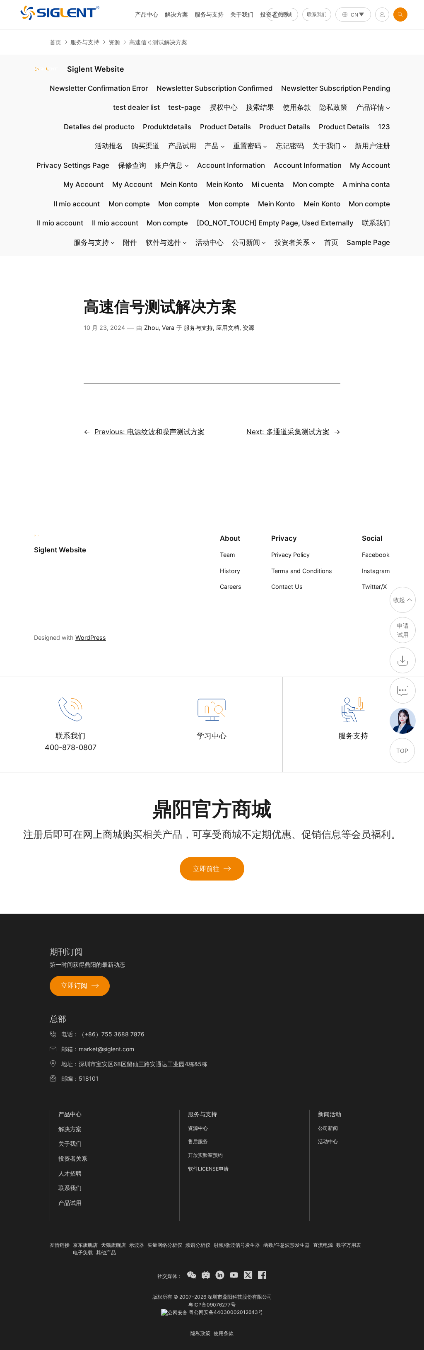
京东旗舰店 (85, 1245)
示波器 (136, 1245)
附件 (130, 242)
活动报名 (109, 146)
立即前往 (206, 868)
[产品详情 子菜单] (388, 107)
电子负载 (83, 1252)
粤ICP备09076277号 (212, 1305)
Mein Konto (179, 184)
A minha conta (366, 184)
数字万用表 (348, 1245)
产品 (212, 146)
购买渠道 (145, 146)
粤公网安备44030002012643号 (225, 1312)
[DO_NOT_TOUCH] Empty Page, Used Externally (275, 223)
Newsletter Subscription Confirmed (215, 88)
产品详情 (370, 107)
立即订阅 (74, 985)
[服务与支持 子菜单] (113, 242)
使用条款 (297, 107)
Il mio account (76, 204)
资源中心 (198, 1128)
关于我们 (241, 14)
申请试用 (403, 630)
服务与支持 (209, 14)
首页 (55, 42)
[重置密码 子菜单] (265, 146)
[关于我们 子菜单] (344, 146)
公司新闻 (246, 242)
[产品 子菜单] (223, 146)
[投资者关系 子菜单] (313, 242)
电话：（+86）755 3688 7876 (103, 1034)
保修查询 (132, 165)
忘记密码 (290, 146)
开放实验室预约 (205, 1155)
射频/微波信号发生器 (237, 1245)
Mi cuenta (267, 184)
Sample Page (368, 242)
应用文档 (227, 327)
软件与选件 (163, 242)
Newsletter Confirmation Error (99, 88)
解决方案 (176, 14)
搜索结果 (260, 107)
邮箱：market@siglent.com (97, 1048)
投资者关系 (292, 242)
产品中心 (70, 1114)
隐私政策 (333, 107)
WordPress (90, 637)
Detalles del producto (99, 127)
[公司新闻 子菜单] (264, 242)
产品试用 (182, 146)
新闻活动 (329, 1114)
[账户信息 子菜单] (187, 165)
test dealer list (136, 107)
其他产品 (106, 1252)
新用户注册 (372, 146)
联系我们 (317, 14)
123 (384, 127)
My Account (370, 165)
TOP (402, 750)
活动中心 (209, 242)
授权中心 (224, 107)
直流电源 (323, 1245)
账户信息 (168, 165)
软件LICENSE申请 (208, 1169)
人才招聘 (70, 1173)
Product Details (225, 127)
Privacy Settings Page (72, 165)
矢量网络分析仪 (164, 1245)
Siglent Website (95, 69)
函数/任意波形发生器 (286, 1245)
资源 (114, 42)
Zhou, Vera (159, 327)
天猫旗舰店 (113, 1245)
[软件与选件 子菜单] (185, 242)
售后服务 (198, 1141)
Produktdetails (167, 127)
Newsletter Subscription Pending (335, 88)
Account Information (231, 165)
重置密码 (247, 146)
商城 (287, 14)
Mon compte (313, 184)
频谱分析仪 (198, 1245)
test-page (184, 107)
